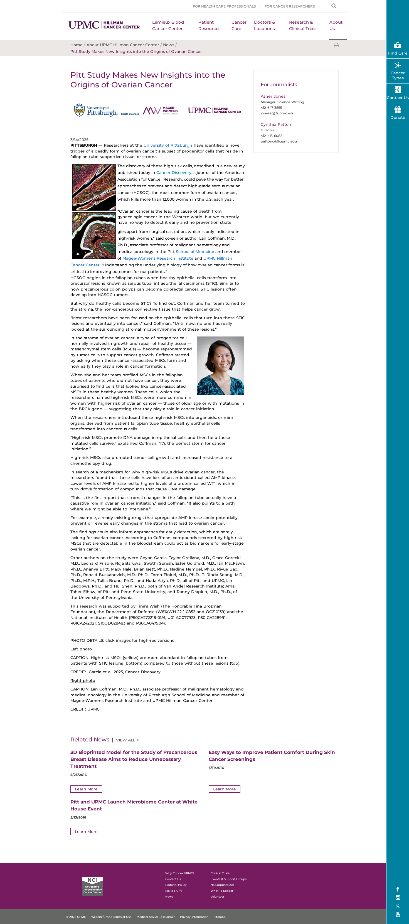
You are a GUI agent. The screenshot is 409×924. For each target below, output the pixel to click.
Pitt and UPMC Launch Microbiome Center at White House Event (134, 805)
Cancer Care (239, 25)
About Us (336, 25)
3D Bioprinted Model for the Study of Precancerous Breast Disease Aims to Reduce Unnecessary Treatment (133, 759)
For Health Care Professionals (224, 6)
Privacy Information (194, 917)
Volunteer (217, 896)
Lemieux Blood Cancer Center (168, 25)
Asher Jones (273, 96)
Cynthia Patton (276, 124)
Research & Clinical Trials (303, 25)
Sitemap (220, 917)
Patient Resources (209, 25)
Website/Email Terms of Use (111, 917)
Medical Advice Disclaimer (156, 917)
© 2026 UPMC (76, 917)
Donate (397, 117)
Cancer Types (398, 75)
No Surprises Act (222, 885)
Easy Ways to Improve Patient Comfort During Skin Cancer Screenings (272, 755)
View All (125, 740)
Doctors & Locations (264, 25)
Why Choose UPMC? (179, 873)
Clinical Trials (220, 873)
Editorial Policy (176, 885)
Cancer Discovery (173, 172)
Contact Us (398, 97)
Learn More (86, 789)
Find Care (398, 53)
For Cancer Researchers (290, 6)
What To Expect (222, 891)
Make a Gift (173, 891)
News (169, 896)
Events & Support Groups (229, 879)
